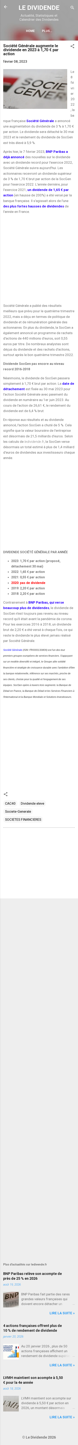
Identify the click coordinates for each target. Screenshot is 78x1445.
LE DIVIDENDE (39, 7)
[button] (72, 47)
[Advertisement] (39, 259)
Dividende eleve (32, 803)
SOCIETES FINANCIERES (23, 819)
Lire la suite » (62, 1313)
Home (30, 31)
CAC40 (10, 803)
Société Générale (13, 650)
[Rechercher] (72, 8)
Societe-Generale (18, 811)
